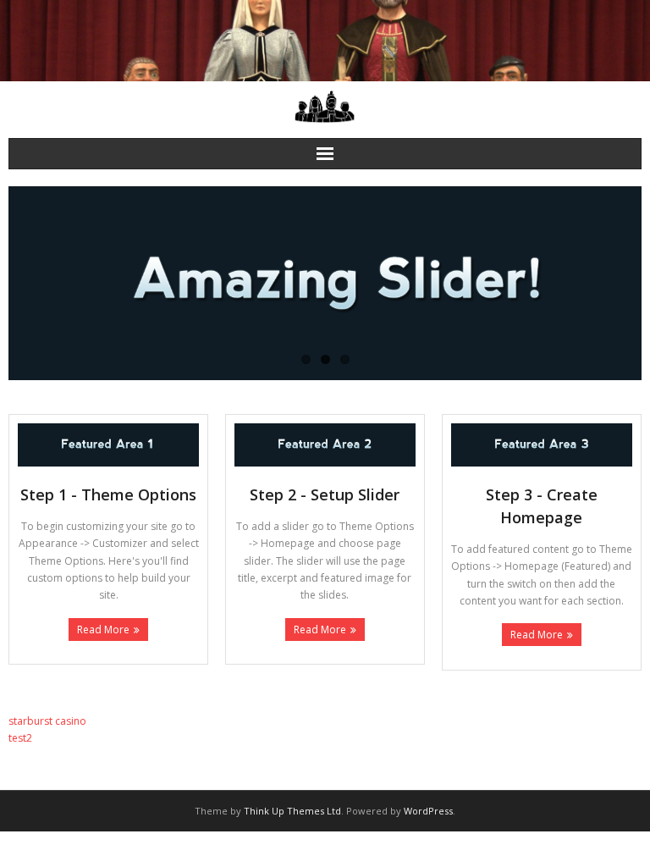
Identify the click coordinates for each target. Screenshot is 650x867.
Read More (103, 629)
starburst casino (47, 721)
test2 (20, 738)
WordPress (428, 810)
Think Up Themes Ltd (292, 810)
